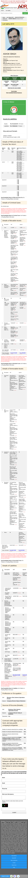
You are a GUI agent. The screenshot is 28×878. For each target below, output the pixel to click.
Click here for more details (14, 88)
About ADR (14, 858)
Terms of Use (14, 865)
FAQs (14, 867)
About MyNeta (14, 855)
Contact (14, 862)
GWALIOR (4, 18)
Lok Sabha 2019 (10, 17)
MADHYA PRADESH (19, 17)
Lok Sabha (8, 10)
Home (2, 10)
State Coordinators (14, 860)
